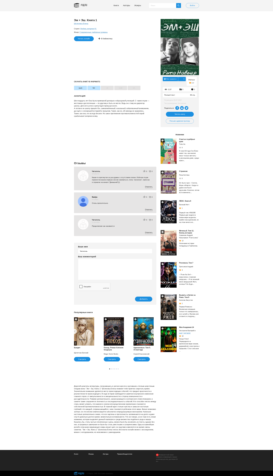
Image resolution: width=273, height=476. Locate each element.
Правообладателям (124, 454)
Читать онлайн (84, 39)
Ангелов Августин (186, 300)
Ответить (148, 187)
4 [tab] (114, 368)
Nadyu (94, 197)
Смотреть (82, 359)
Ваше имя (83, 247)
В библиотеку (106, 39)
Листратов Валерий (186, 330)
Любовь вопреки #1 (88, 29)
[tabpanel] (84, 339)
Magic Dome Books (111, 354)
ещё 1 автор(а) (184, 333)
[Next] (153, 331)
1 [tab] (109, 368)
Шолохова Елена (81, 24)
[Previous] (74, 331)
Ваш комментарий (87, 257)
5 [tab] (116, 368)
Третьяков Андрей (186, 266)
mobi (120, 88)
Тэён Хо (182, 144)
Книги (116, 5)
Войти (192, 5)
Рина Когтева (184, 175)
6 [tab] (118, 368)
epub (80, 88)
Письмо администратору (180, 121)
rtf (107, 88)
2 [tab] (111, 368)
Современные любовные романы (94, 32)
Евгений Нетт (184, 205)
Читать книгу (180, 114)
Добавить (144, 299)
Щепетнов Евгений (81, 353)
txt (134, 88)
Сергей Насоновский (141, 354)
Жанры (137, 5)
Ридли (84, 5)
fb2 (94, 88)
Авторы (126, 5)
